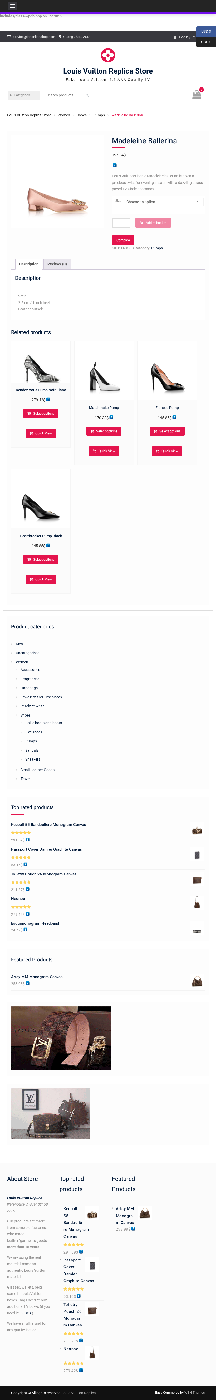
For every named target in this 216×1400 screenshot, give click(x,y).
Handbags (29, 688)
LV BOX (25, 1313)
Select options (44, 413)
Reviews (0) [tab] (57, 264)
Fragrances (30, 679)
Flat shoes (33, 732)
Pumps (99, 115)
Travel (25, 779)
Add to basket (156, 222)
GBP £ (203, 42)
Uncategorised (28, 653)
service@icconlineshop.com (34, 37)
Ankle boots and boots (43, 723)
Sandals (31, 750)
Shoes (82, 115)
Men (19, 644)
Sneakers (32, 759)
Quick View (43, 433)
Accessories (30, 670)
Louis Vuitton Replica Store (108, 71)
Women (64, 115)
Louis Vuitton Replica (24, 1198)
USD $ (203, 31)
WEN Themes (194, 1392)
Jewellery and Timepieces (41, 697)
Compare (123, 240)
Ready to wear (32, 706)
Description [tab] (28, 264)
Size (118, 201)
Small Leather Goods (38, 770)
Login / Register (192, 37)
